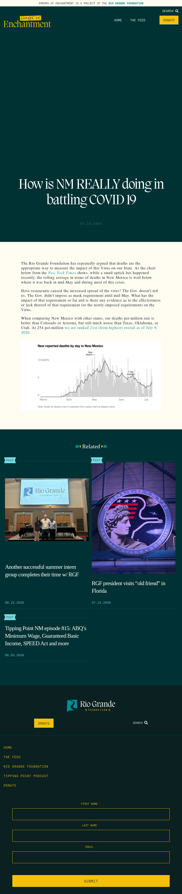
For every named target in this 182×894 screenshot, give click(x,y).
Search (168, 11)
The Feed (137, 20)
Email (91, 847)
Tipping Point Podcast (26, 776)
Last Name (91, 825)
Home (118, 20)
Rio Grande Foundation (126, 3)
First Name (91, 803)
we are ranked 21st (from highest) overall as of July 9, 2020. (89, 330)
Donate (169, 20)
